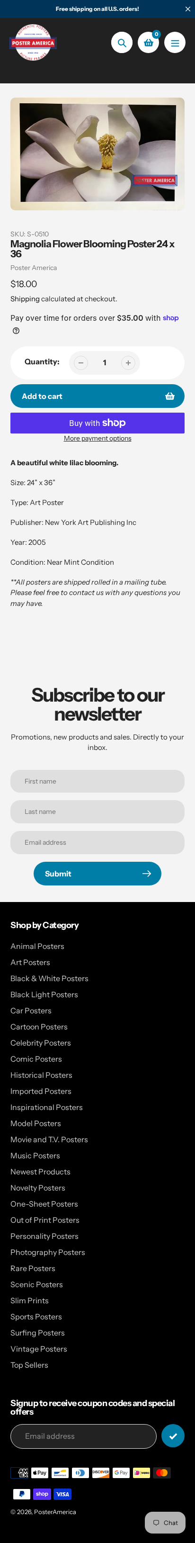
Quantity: (42, 361)
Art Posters (30, 962)
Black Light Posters (44, 994)
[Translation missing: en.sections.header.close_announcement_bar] (188, 9)
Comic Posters (36, 1059)
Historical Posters (41, 1075)
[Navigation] (175, 42)
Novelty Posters (37, 1187)
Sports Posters (36, 1316)
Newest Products (40, 1171)
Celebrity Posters (40, 1042)
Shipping (25, 298)
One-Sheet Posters (44, 1204)
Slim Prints (29, 1300)
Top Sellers (29, 1365)
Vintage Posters (38, 1349)
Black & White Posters (49, 978)
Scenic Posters (36, 1284)
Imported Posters (40, 1091)
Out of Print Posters (45, 1220)
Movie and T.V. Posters (49, 1139)
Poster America (33, 267)
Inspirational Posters (46, 1107)
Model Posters (35, 1123)
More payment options (98, 438)
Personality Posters (44, 1236)
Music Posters (35, 1155)
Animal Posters (37, 946)
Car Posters (31, 1010)
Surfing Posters (37, 1332)
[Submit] (173, 1435)
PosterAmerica (55, 1512)
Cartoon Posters (39, 1026)
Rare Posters (32, 1268)
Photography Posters (47, 1252)
